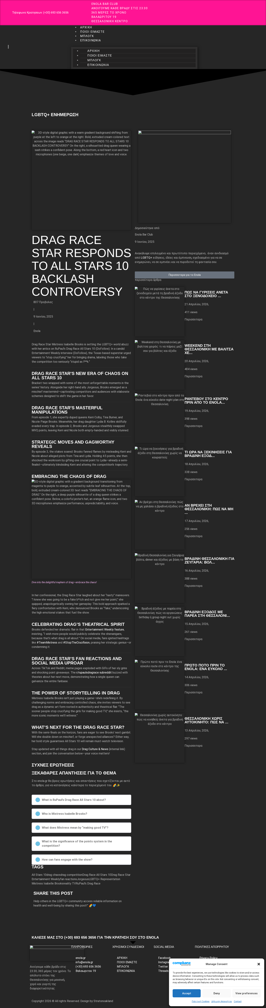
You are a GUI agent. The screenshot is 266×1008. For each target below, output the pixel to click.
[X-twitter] (242, 12)
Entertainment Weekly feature (104, 629)
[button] (259, 964)
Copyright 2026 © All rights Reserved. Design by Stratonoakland (72, 1001)
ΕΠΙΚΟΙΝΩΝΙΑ (90, 40)
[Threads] (253, 12)
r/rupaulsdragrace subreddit (94, 672)
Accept (186, 993)
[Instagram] (232, 12)
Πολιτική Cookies (201, 1001)
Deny (217, 993)
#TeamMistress (47, 642)
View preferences (246, 993)
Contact (238, 1001)
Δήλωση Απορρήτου (221, 1001)
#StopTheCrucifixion (76, 642)
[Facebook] (221, 12)
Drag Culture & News (95, 749)
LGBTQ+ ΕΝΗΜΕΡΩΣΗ (55, 114)
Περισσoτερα (193, 319)
